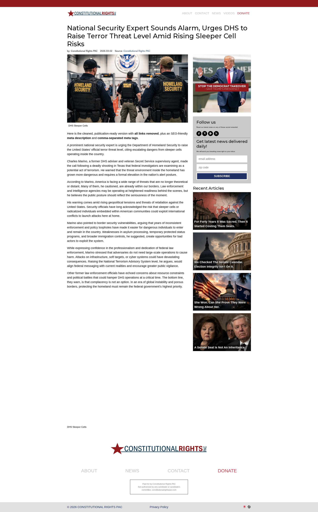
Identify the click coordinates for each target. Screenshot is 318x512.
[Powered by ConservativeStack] (249, 507)
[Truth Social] (204, 133)
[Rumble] (210, 133)
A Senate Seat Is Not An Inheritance (219, 347)
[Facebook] (198, 133)
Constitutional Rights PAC (91, 12)
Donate (243, 13)
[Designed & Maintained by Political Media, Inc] (244, 507)
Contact (202, 13)
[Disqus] (127, 382)
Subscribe (222, 176)
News (216, 13)
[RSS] (216, 133)
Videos (229, 13)
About (187, 13)
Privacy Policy (159, 507)
